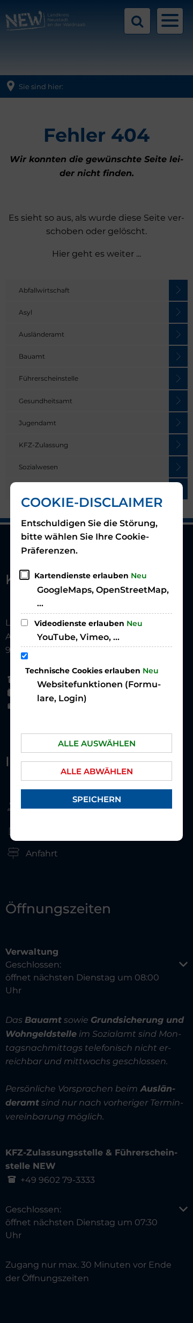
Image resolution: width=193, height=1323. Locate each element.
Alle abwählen (97, 771)
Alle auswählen (97, 743)
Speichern (96, 799)
